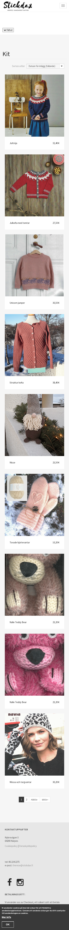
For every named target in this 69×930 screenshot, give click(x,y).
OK (8, 924)
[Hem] (17, 6)
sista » (45, 799)
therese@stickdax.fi (23, 865)
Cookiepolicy (11, 846)
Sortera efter (18, 66)
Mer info (6, 917)
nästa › (34, 799)
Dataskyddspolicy (28, 846)
